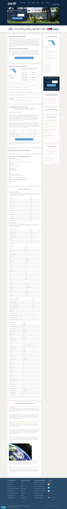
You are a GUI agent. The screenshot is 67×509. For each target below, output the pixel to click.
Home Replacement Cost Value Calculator (13, 488)
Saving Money (23, 493)
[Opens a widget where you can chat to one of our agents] (3, 507)
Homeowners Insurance (48, 149)
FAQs (29, 2)
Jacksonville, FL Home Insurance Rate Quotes (17, 45)
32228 (12, 100)
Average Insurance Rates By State (12, 493)
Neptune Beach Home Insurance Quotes (50, 102)
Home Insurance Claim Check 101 (49, 153)
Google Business (53, 494)
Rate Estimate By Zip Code (11, 497)
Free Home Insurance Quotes (38, 497)
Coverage (22, 484)
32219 (10, 100)
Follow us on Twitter (54, 487)
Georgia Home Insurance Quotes (38, 484)
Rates (38, 2)
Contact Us (48, 2)
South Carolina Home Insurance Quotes (39, 488)
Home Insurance (22, 2)
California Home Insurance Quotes (38, 495)
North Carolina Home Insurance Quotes (39, 486)
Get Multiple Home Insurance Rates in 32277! (24, 57)
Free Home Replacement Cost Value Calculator (51, 151)
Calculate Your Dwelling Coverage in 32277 (24, 139)
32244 (27, 100)
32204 (29, 100)
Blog (42, 2)
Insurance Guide (10, 484)
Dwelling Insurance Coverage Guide (49, 158)
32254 (22, 100)
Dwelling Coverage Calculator (11, 495)
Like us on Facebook (54, 497)
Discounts (33, 2)
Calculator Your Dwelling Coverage (49, 160)
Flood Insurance (23, 497)
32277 (32, 100)
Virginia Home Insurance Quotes (38, 493)
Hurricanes (22, 495)
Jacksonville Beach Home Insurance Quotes (51, 100)
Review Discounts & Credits (11, 486)
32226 (24, 100)
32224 (19, 100)
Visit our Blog (53, 484)
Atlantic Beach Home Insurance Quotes (50, 98)
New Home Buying (23, 488)
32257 (17, 100)
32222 (14, 100)
